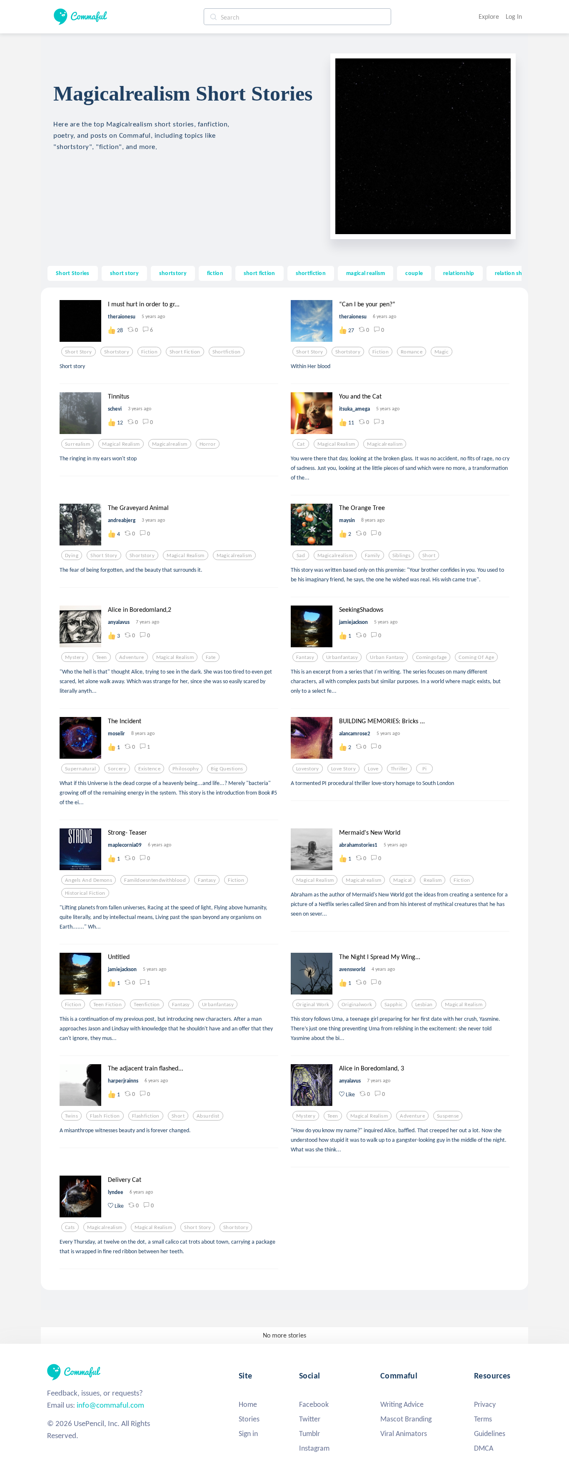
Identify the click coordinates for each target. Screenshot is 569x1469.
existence (149, 769)
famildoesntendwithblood (155, 880)
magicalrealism (169, 444)
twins (71, 1116)
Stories (249, 1419)
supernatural (80, 769)
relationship (458, 273)
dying (71, 555)
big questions (227, 769)
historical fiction (85, 893)
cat (300, 444)
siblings (401, 555)
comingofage (431, 657)
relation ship (511, 273)
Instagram (314, 1448)
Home (248, 1404)
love (373, 769)
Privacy (485, 1404)
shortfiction (311, 273)
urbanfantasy (342, 657)
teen (101, 657)
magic (441, 352)
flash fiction (105, 1116)
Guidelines (489, 1433)
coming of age (476, 657)
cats (70, 1227)
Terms (483, 1419)
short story (124, 273)
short (428, 555)
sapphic (393, 1004)
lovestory (307, 769)
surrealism (77, 444)
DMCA (483, 1448)
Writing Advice (402, 1404)
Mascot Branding (406, 1419)
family (372, 555)
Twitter (309, 1419)
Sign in (248, 1433)
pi (424, 769)
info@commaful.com (110, 1405)
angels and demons (88, 880)
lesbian (424, 1004)
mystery (74, 657)
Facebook (314, 1404)
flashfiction (146, 1116)
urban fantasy (387, 657)
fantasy (305, 657)
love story (343, 769)
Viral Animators (403, 1433)
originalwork (357, 1004)
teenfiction (147, 1004)
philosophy (185, 769)
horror (208, 444)
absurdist (208, 1116)
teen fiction (107, 1004)
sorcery (117, 769)
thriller (399, 769)
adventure (131, 657)
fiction (215, 273)
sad (301, 555)
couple (414, 273)
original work (312, 1004)
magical (402, 880)
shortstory (173, 273)
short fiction (259, 273)
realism (433, 880)
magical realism (365, 273)
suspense (448, 1116)
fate (211, 657)
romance (411, 352)
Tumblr (309, 1433)
